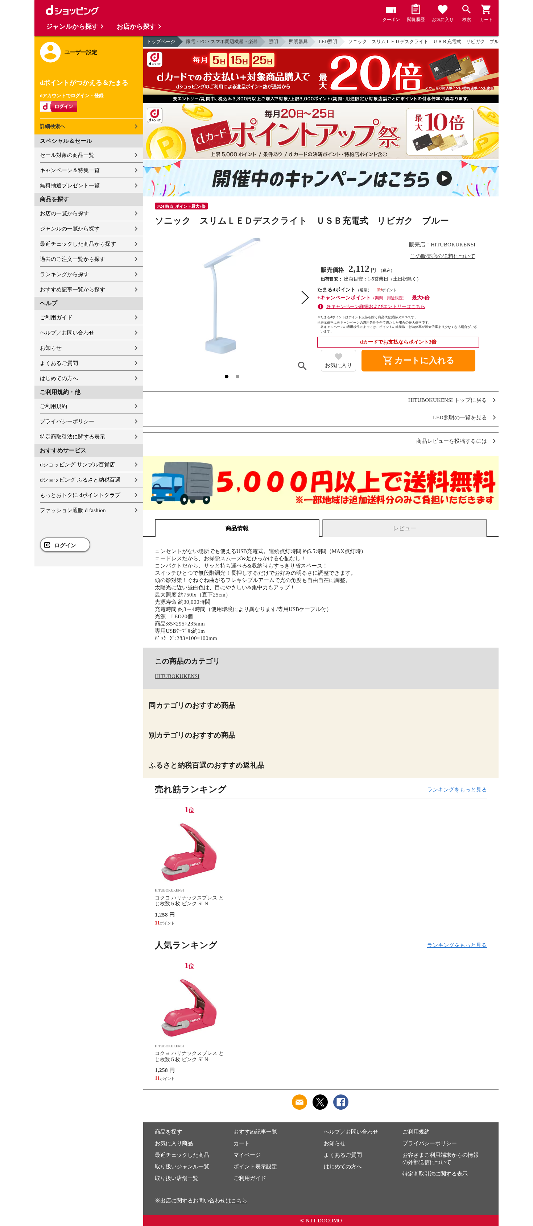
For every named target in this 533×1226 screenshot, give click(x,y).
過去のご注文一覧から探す (72, 259)
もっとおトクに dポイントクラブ (80, 495)
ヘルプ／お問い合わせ (67, 333)
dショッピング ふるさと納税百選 (80, 480)
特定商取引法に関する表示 (72, 437)
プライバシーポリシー (67, 421)
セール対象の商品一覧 (67, 155)
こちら (239, 1201)
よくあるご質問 (59, 363)
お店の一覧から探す (64, 213)
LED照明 (328, 41)
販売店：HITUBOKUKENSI (442, 245)
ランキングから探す (64, 274)
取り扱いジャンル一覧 (182, 1166)
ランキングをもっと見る (457, 790)
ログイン (65, 545)
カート (242, 1143)
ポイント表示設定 (255, 1166)
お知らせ (51, 348)
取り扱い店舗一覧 (176, 1178)
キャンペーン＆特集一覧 (70, 170)
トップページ (161, 41)
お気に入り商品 (174, 1143)
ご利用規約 (53, 406)
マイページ (247, 1155)
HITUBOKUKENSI (177, 676)
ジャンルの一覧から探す (70, 229)
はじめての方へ (59, 378)
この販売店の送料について (442, 256)
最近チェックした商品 (182, 1155)
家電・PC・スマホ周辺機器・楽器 (222, 41)
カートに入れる (418, 360)
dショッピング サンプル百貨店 (77, 464)
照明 (273, 41)
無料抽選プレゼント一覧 (70, 185)
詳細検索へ (52, 126)
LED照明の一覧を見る (460, 417)
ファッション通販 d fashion (73, 510)
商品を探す (168, 1132)
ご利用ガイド (56, 317)
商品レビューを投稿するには (451, 441)
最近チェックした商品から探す (78, 244)
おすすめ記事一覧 (255, 1132)
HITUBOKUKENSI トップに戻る (447, 400)
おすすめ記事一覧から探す (72, 289)
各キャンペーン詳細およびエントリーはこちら (375, 306)
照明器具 (298, 41)
